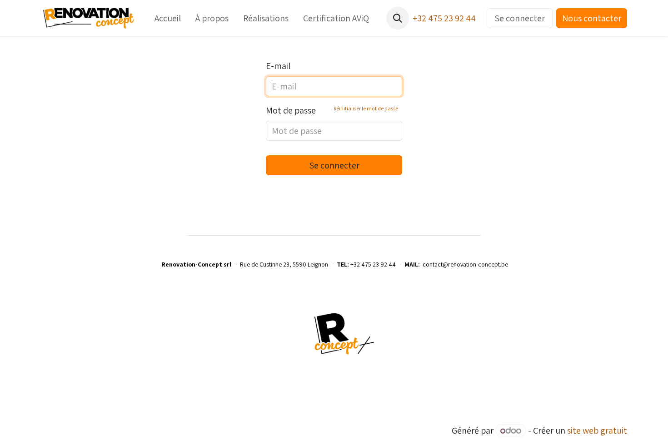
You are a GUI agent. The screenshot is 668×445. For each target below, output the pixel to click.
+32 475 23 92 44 (444, 18)
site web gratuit (597, 430)
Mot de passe (332, 110)
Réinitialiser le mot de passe (366, 108)
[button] (397, 18)
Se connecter (519, 18)
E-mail (278, 66)
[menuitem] (167, 18)
